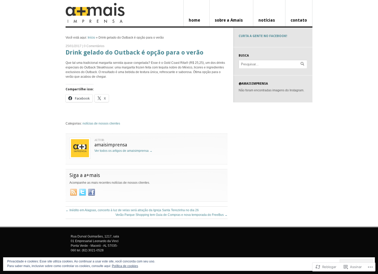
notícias (266, 20)
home (194, 20)
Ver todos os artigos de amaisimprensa (123, 151)
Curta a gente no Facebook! (263, 36)
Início (91, 37)
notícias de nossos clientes (101, 123)
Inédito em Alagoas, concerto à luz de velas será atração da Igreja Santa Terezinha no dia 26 (132, 210)
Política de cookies (125, 266)
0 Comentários (94, 46)
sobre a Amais (229, 20)
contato (299, 20)
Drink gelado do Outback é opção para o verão (134, 52)
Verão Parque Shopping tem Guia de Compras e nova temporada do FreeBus (171, 215)
